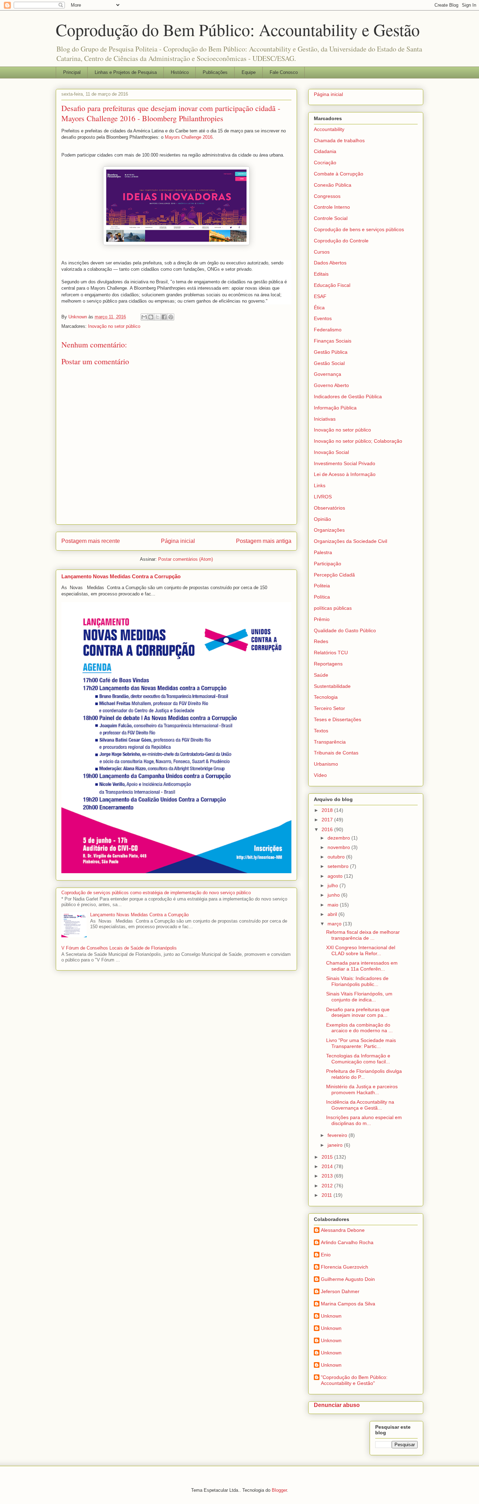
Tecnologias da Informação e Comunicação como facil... (358, 1058)
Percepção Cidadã (334, 575)
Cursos (322, 252)
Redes (321, 641)
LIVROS (323, 496)
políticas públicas (333, 608)
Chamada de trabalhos (339, 140)
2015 (328, 1157)
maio (334, 905)
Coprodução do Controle (341, 240)
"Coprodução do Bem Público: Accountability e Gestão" (354, 1380)
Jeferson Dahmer (340, 1291)
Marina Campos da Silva (348, 1303)
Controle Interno (332, 207)
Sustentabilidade (332, 686)
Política (322, 597)
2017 (328, 819)
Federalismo (328, 329)
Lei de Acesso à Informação (345, 474)
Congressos (327, 196)
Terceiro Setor (329, 708)
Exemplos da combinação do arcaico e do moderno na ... (359, 1028)
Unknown (331, 1316)
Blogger (279, 1490)
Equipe (249, 72)
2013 (328, 1176)
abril (333, 914)
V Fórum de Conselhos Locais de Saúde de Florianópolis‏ (119, 948)
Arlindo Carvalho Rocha (347, 1242)
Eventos (323, 318)
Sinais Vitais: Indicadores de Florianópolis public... (357, 981)
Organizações (329, 530)
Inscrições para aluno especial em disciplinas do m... (364, 1120)
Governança (327, 374)
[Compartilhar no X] (157, 316)
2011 (327, 1195)
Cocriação (325, 162)
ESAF (320, 296)
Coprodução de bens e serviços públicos (359, 229)
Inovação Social (331, 452)
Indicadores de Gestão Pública (348, 396)
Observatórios (329, 508)
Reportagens (328, 664)
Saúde (321, 675)
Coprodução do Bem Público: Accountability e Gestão (238, 29)
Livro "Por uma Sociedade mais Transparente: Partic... (361, 1043)
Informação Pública (335, 408)
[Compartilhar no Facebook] (164, 316)
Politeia (322, 585)
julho (333, 885)
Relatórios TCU (331, 652)
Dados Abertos (330, 262)
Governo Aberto (331, 385)
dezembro (339, 838)
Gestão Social (329, 363)
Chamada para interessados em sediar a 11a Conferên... (362, 966)
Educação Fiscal (332, 285)
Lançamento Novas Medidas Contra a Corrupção (121, 576)
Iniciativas (325, 419)
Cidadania (325, 151)
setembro (339, 866)
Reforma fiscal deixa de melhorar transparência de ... (363, 935)
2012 (328, 1185)
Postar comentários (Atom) (185, 559)
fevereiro (338, 1135)
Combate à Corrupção (338, 174)
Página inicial (178, 541)
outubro (337, 857)
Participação (327, 563)
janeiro (336, 1145)
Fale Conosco (284, 72)
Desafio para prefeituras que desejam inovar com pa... (358, 1012)
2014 (328, 1166)
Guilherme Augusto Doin (348, 1279)
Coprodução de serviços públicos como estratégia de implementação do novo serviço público (156, 892)
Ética (319, 307)
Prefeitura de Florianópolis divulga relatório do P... (364, 1074)
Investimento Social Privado (344, 463)
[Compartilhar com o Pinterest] (170, 316)
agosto (336, 876)
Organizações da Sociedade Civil (350, 541)
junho (334, 895)
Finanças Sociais (332, 341)
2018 (328, 810)
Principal (72, 72)
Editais (321, 274)
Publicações (215, 72)
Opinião (322, 519)
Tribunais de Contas (336, 753)
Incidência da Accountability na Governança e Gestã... (360, 1105)
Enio (326, 1254)
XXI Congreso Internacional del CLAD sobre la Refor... (360, 950)
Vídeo (320, 775)
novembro (339, 847)
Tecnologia (326, 697)
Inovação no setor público (114, 326)
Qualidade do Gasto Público (345, 630)
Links (319, 485)
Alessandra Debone (343, 1230)
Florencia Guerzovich (344, 1267)
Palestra (323, 552)
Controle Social (331, 218)
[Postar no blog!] (150, 316)
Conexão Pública (332, 185)
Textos (321, 730)
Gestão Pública (331, 352)
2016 (328, 829)
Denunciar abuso (337, 1405)
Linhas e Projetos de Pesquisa (126, 72)
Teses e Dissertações (337, 719)
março (335, 923)
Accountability (329, 129)
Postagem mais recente (90, 541)
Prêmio (322, 619)
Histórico (180, 72)
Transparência (330, 742)
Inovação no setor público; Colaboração (358, 441)
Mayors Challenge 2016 (188, 137)
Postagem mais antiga (263, 541)
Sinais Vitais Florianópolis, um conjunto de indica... (359, 996)
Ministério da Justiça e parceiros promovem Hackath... (362, 1089)
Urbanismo (326, 764)
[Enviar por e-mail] (144, 316)
